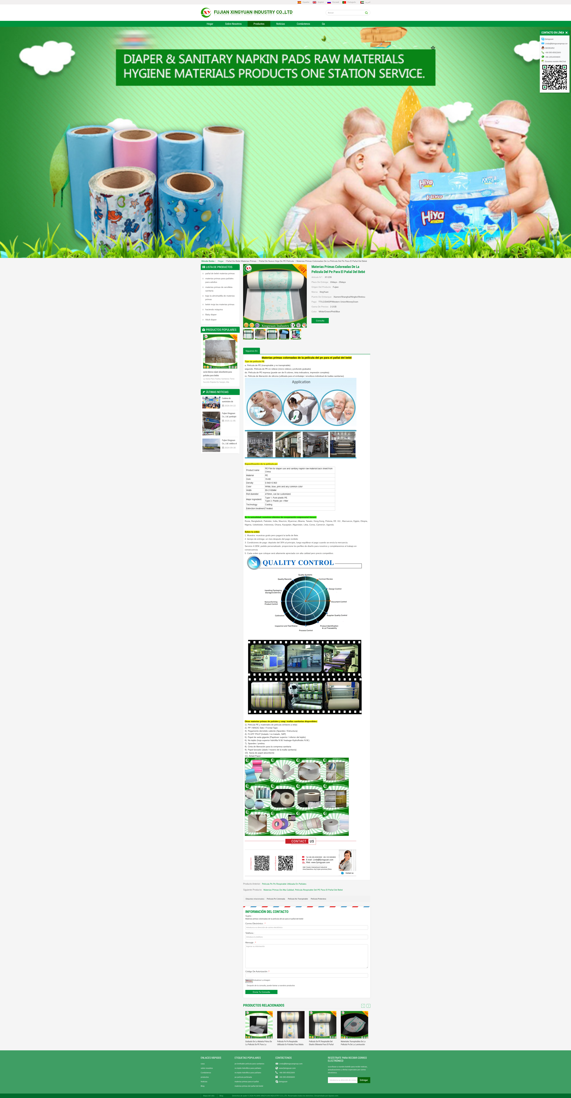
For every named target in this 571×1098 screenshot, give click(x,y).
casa (203, 1064)
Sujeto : (248, 916)
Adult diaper (211, 319)
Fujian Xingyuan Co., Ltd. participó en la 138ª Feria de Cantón (229, 415)
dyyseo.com (333, 1096)
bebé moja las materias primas (219, 304)
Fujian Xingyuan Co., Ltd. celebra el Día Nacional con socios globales (229, 442)
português (352, 2)
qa (323, 23)
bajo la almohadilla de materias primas (220, 298)
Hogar (210, 23)
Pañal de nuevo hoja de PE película (276, 261)
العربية (367, 2)
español (306, 2)
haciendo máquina (214, 309)
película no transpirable (298, 899)
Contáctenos (303, 23)
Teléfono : (250, 933)
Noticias (280, 23)
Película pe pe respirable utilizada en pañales (284, 884)
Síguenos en (252, 351)
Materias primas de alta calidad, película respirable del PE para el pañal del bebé (303, 890)
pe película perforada (243, 1077)
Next (234, 353)
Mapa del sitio (208, 1096)
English (321, 2)
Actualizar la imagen (261, 980)
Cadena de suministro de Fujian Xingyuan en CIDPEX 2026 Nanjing (230, 400)
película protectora (318, 899)
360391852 (549, 48)
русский (335, 2)
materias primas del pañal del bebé (249, 1086)
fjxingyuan (283, 1082)
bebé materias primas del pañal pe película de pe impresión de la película (322, 1044)
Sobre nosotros (233, 23)
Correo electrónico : (255, 923)
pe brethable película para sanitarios (249, 1064)
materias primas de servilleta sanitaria (218, 289)
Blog (202, 1086)
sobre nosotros (207, 1068)
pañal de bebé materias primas (241, 261)
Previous (206, 353)
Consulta (320, 320)
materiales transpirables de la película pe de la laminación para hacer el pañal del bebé (257, 1044)
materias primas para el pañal (247, 1082)
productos (205, 1077)
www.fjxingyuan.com (287, 1068)
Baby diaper (211, 314)
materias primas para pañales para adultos (219, 280)
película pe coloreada (276, 899)
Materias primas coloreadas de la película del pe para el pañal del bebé (274, 919)
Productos (259, 23)
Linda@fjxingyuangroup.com (290, 1064)
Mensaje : (250, 942)
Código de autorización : (257, 971)
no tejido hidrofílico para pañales (248, 1068)
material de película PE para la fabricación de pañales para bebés (290, 1044)
